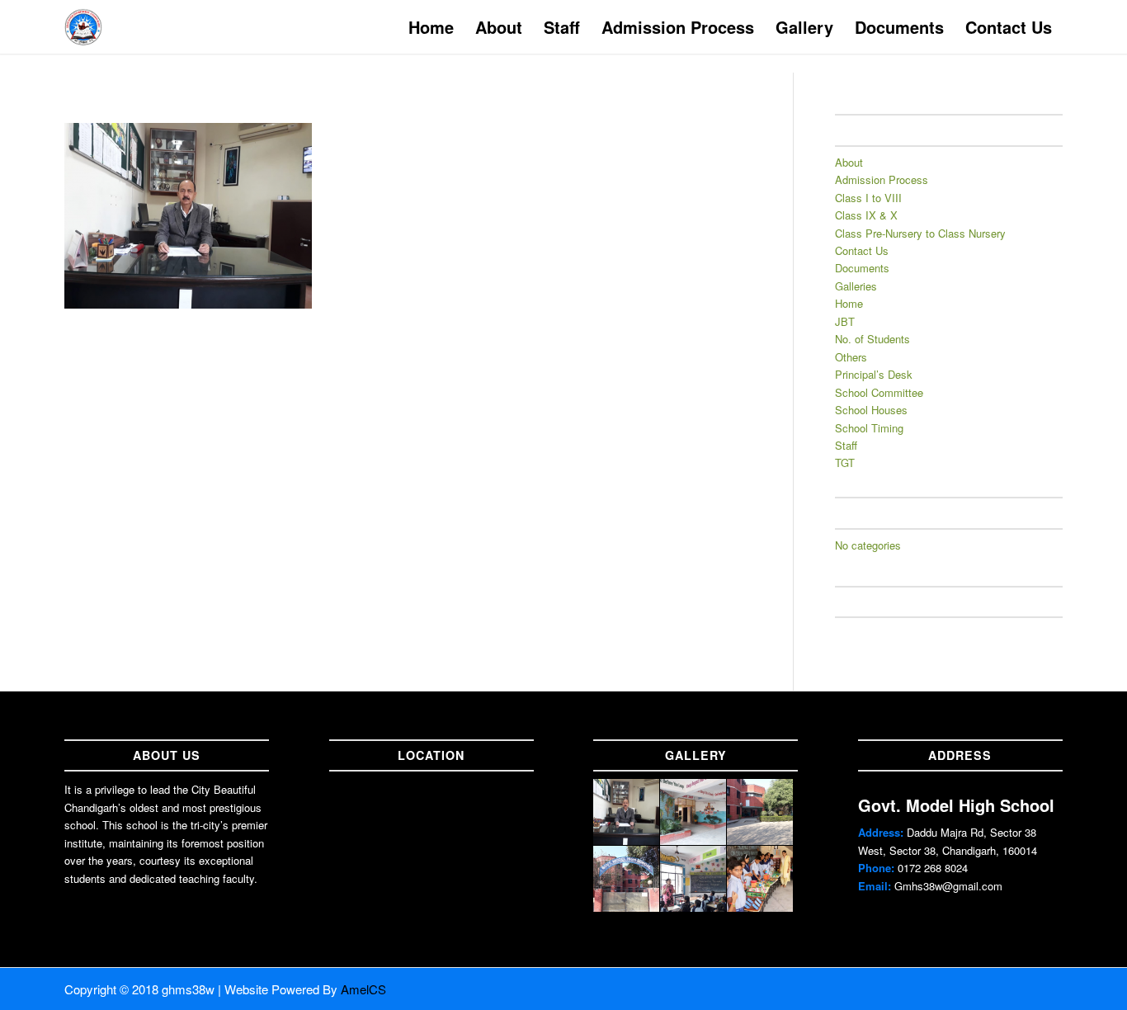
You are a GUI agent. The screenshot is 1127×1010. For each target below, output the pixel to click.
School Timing (869, 428)
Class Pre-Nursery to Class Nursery (920, 233)
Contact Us (862, 250)
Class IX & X (866, 215)
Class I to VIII (868, 197)
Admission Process (881, 179)
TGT (845, 462)
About (849, 162)
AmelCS (363, 989)
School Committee (879, 392)
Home (849, 303)
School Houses (871, 410)
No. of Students (872, 339)
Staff (846, 445)
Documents (862, 268)
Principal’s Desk (873, 374)
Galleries (856, 286)
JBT (845, 321)
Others (851, 357)
